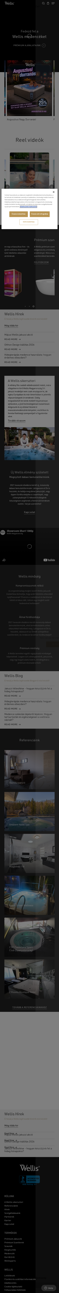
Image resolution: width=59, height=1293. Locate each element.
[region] (30, 209)
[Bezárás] (54, 192)
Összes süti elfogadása (39, 214)
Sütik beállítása (29, 222)
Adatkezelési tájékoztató (28, 207)
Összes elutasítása (18, 214)
